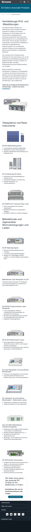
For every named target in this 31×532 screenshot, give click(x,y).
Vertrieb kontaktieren (15, 496)
